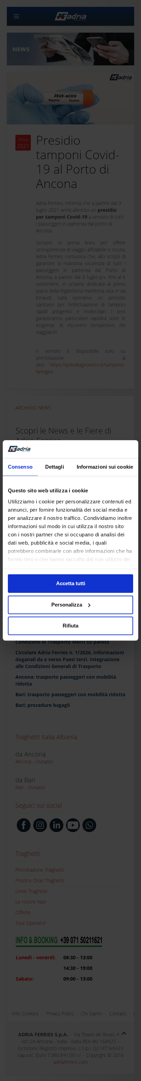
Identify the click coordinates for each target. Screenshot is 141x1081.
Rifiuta (70, 626)
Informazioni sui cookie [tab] (105, 467)
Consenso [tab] (20, 467)
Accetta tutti (70, 584)
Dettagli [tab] (54, 467)
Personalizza (66, 605)
